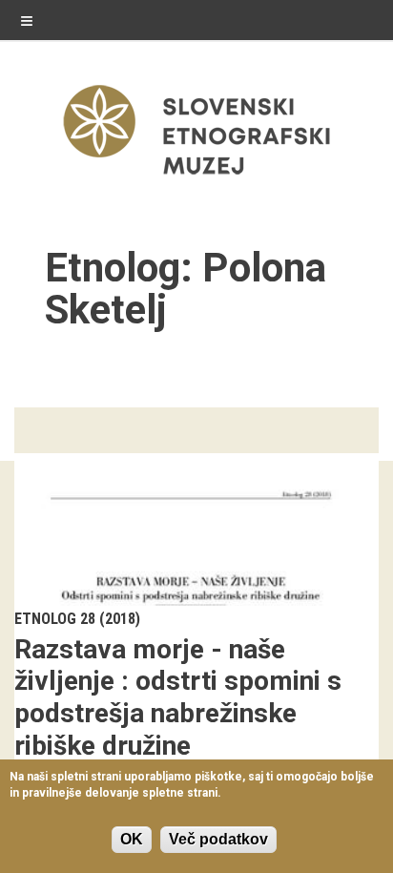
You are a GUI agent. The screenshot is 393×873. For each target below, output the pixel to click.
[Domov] (196, 179)
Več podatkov (218, 839)
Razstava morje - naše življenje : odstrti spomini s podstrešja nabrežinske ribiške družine (177, 697)
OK (131, 839)
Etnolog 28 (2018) (77, 619)
